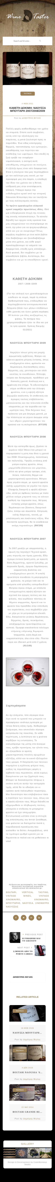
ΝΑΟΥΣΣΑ (27, 903)
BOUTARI (11, 892)
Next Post (23, 951)
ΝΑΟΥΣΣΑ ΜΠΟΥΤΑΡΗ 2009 (29, 1033)
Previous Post (32, 938)
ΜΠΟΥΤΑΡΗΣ (13, 903)
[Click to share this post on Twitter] (23, 917)
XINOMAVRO (41, 899)
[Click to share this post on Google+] (31, 917)
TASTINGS (27, 93)
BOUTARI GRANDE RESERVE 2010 (29, 1112)
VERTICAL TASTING (35, 892)
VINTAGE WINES (18, 896)
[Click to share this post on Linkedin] (39, 917)
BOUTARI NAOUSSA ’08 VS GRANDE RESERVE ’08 (29, 1072)
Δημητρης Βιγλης (31, 118)
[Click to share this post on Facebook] (16, 917)
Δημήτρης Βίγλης (31, 1040)
